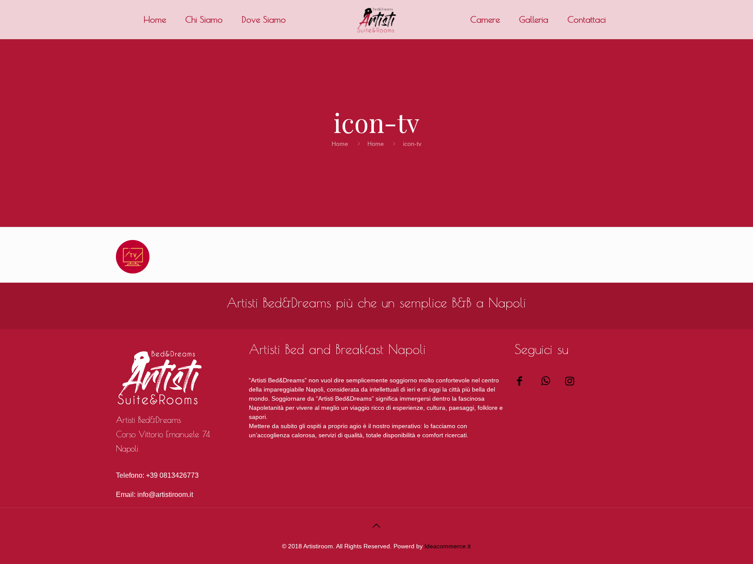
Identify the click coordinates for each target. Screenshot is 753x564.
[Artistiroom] (376, 19)
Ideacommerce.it (447, 546)
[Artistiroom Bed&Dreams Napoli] (522, 381)
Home (340, 143)
